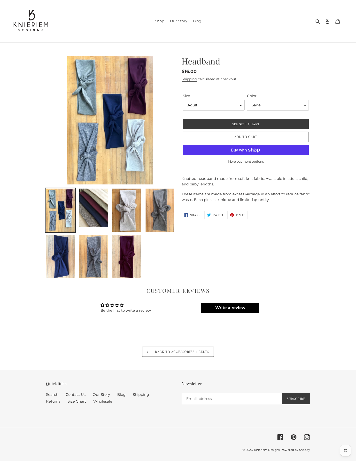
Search (52, 394)
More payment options (246, 161)
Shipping (189, 79)
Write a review (230, 307)
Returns (53, 401)
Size (186, 96)
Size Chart (77, 401)
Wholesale (102, 401)
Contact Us (75, 394)
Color (251, 96)
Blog (121, 394)
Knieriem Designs (267, 450)
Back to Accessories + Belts (181, 352)
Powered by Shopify (295, 450)
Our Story (101, 394)
